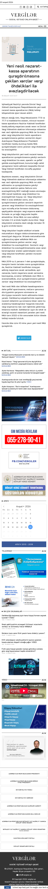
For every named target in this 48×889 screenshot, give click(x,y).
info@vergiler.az (25, 875)
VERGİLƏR (24, 15)
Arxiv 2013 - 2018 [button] (24, 544)
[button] (42, 26)
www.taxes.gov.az (11, 26)
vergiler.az (32, 879)
